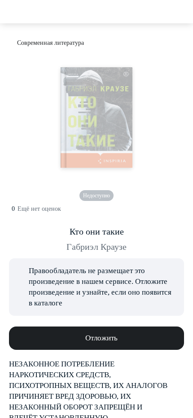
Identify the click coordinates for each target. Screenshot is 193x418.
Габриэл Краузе (96, 247)
